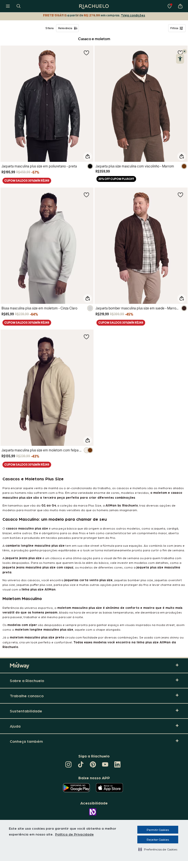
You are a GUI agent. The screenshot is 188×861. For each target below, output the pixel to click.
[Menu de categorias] (8, 6)
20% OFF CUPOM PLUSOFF (116, 179)
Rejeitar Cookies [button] (158, 839)
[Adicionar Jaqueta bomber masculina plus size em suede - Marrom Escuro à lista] (180, 194)
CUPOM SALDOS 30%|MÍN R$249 (26, 180)
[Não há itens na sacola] (180, 6)
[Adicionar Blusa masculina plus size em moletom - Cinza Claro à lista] (86, 194)
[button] (157, 849)
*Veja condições (133, 15)
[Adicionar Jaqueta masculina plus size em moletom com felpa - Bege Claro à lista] (86, 336)
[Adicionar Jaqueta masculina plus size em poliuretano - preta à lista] (86, 52)
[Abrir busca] (19, 6)
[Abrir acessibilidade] (180, 59)
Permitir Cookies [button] (158, 830)
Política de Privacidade (74, 834)
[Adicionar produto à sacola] (87, 156)
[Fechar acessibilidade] (184, 51)
